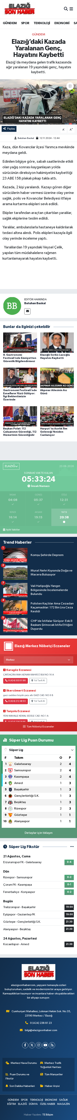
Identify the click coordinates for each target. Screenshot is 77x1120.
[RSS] (52, 1045)
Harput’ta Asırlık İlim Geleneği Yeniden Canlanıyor (53, 431)
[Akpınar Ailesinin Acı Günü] (57, 377)
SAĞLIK (63, 1099)
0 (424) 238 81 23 (41, 1023)
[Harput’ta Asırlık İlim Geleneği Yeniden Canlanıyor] (57, 416)
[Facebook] (25, 1045)
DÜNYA (33, 1104)
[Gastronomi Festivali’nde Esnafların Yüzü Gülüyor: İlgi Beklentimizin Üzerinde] (20, 377)
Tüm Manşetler (53, 1074)
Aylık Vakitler (13, 529)
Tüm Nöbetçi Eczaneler (40, 726)
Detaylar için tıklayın (39, 833)
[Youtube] (45, 1045)
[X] (32, 1045)
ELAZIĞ (22, 1104)
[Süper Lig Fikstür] (72, 846)
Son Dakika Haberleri (22, 1086)
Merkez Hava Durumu (24, 1063)
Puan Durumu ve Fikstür (18, 1076)
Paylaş (11, 128)
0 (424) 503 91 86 (17, 681)
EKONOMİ (61, 23)
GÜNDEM (10, 23)
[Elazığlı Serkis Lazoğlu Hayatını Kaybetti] (57, 342)
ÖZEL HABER (47, 1104)
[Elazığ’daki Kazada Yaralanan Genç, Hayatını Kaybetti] (38, 101)
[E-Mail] (27, 311)
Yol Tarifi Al (39, 681)
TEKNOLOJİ (42, 23)
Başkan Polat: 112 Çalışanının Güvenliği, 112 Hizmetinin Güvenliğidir (19, 431)
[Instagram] (39, 1045)
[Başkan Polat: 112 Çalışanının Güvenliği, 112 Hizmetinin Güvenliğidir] (20, 416)
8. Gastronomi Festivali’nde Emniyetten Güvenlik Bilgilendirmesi (19, 358)
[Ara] (66, 9)
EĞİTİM (11, 1104)
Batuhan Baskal (26, 138)
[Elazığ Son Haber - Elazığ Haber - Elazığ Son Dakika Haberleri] (19, 9)
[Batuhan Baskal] (12, 305)
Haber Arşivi (52, 1086)
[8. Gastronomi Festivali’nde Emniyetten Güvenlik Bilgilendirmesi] (20, 342)
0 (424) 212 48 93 (17, 701)
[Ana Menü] (71, 9)
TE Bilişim (47, 1114)
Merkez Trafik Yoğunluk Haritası (50, 1065)
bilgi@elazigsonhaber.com (41, 1030)
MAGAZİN (63, 1104)
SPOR (25, 23)
